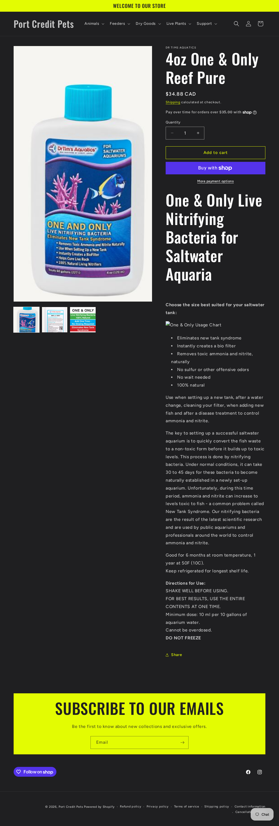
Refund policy (130, 806)
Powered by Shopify (99, 807)
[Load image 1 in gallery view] (26, 320)
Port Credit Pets (71, 807)
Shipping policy (216, 806)
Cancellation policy (250, 812)
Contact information (250, 806)
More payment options (215, 181)
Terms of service (186, 806)
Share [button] (176, 654)
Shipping (173, 102)
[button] (94, 23)
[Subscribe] (182, 742)
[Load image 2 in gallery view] (55, 320)
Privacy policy (158, 806)
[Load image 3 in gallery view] (83, 320)
